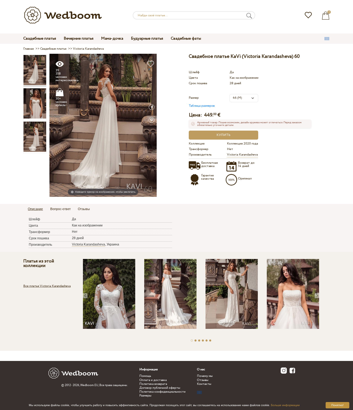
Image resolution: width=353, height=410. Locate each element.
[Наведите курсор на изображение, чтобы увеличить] (103, 125)
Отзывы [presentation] (84, 209)
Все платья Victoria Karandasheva (47, 286)
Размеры (145, 395)
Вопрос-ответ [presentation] (60, 209)
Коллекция (196, 144)
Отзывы (202, 380)
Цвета (193, 78)
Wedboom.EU (89, 385)
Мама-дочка (112, 38)
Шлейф (194, 72)
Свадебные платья (39, 38)
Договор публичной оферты (159, 387)
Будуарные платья (147, 38)
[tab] (35, 209)
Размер (194, 98)
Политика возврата (153, 384)
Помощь (145, 376)
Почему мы (205, 376)
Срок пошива (198, 83)
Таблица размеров (202, 105)
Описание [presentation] (35, 209)
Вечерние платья (78, 38)
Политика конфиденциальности (162, 391)
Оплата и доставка (153, 380)
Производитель (200, 155)
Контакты (204, 384)
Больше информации (285, 405)
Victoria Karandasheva (242, 154)
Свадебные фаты (186, 38)
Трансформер (198, 149)
